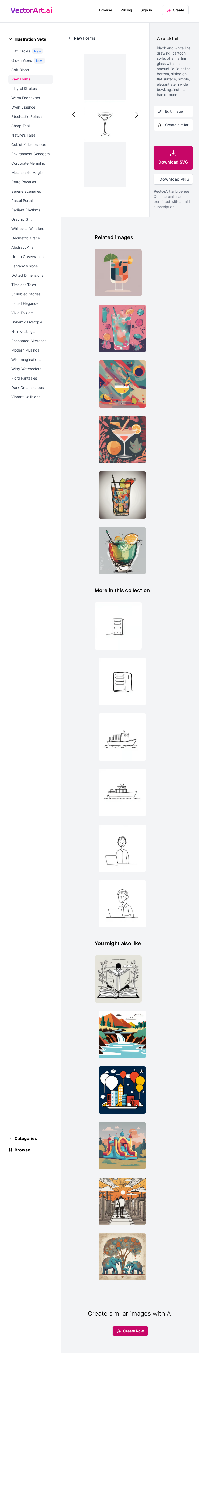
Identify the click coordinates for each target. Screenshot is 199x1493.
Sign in (146, 10)
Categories (26, 1138)
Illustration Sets (30, 39)
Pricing (126, 10)
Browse (105, 10)
